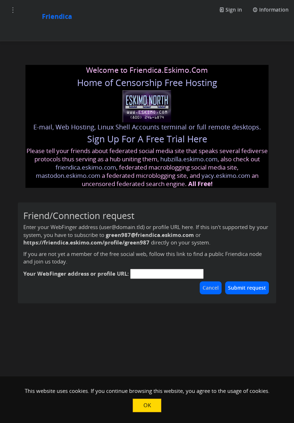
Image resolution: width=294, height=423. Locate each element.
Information (273, 9)
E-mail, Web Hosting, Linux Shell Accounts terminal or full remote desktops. (147, 127)
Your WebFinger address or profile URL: (76, 273)
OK (147, 405)
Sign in (233, 9)
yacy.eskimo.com (225, 175)
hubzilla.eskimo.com (189, 159)
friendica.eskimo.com (86, 167)
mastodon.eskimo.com (68, 175)
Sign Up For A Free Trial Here (147, 139)
